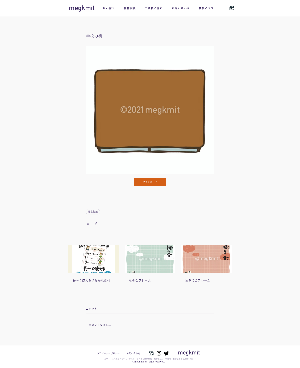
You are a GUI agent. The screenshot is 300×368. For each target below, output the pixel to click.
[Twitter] (166, 353)
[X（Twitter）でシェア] (87, 223)
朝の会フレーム (140, 280)
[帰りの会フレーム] (206, 259)
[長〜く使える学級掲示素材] (93, 259)
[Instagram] (159, 353)
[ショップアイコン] (151, 353)
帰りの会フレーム (197, 280)
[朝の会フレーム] (150, 259)
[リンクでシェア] (96, 223)
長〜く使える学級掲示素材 (91, 280)
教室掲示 (93, 211)
